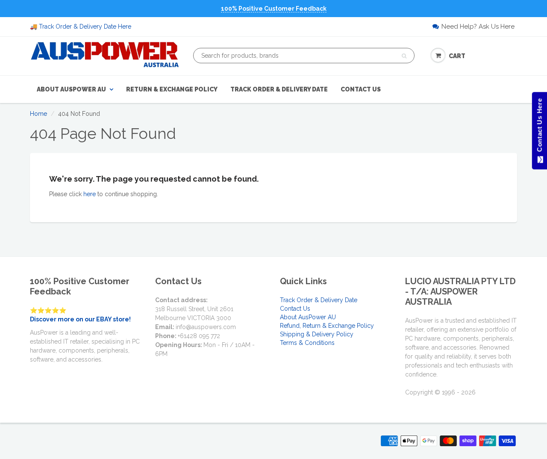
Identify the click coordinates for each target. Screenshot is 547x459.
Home (38, 113)
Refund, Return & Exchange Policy (327, 325)
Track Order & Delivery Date (279, 89)
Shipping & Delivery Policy (316, 334)
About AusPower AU (71, 89)
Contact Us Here (539, 127)
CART (457, 56)
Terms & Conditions (307, 342)
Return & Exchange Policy (172, 89)
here (89, 194)
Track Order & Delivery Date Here (85, 26)
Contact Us (361, 89)
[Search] (404, 56)
